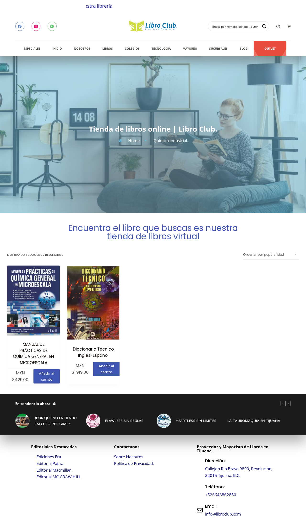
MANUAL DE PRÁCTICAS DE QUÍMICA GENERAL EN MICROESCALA (33, 353)
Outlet (270, 49)
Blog (244, 49)
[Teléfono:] (200, 491)
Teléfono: (215, 487)
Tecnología (161, 49)
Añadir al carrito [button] (46, 376)
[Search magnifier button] (264, 26)
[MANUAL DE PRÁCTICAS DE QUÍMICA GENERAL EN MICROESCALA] (33, 301)
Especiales (32, 49)
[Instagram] (36, 26)
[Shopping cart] (289, 26)
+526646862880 (220, 494)
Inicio (57, 49)
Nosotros (82, 49)
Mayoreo (190, 49)
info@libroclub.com (223, 514)
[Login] (278, 26)
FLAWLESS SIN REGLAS (124, 420)
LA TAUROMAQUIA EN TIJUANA (253, 420)
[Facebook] (19, 26)
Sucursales (218, 49)
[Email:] (200, 510)
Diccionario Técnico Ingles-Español (93, 352)
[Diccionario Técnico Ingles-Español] (93, 303)
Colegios (132, 49)
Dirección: (215, 461)
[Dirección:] (200, 468)
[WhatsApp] (52, 26)
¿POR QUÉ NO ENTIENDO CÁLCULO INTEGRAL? (55, 420)
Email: (211, 506)
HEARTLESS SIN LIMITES (196, 420)
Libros (107, 49)
